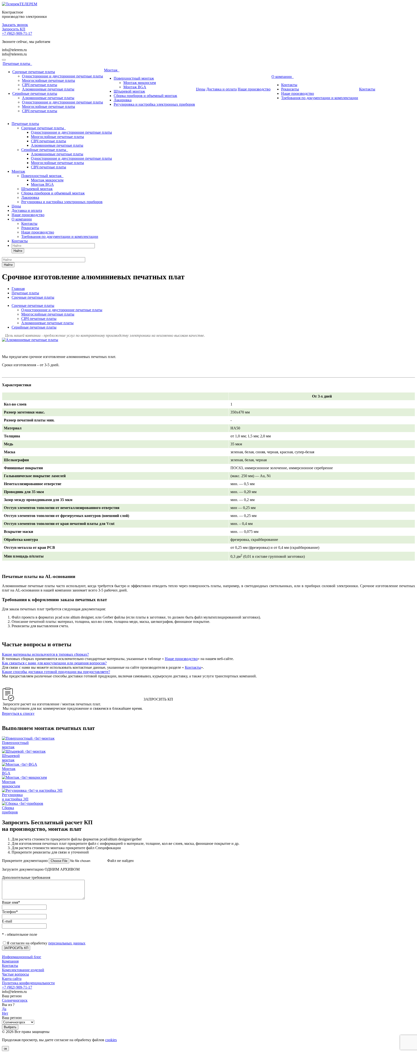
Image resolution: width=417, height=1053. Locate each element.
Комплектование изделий (23, 970)
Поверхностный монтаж (134, 78)
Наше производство (254, 89)
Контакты (289, 85)
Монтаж (111, 70)
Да (4, 1009)
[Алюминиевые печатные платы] (30, 340)
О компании (282, 77)
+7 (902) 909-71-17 (17, 33)
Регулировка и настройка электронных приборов (154, 104)
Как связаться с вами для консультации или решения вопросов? (54, 663)
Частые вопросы (15, 974)
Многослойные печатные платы (48, 80)
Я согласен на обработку (46, 943)
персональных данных (66, 943)
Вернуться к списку (18, 713)
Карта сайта (11, 979)
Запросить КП (13, 29)
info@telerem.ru (14, 50)
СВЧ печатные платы (39, 85)
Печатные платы (17, 64)
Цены (200, 89)
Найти (18, 251)
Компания (10, 961)
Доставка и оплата (221, 89)
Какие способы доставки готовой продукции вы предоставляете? (56, 672)
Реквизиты (290, 89)
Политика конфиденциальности (28, 983)
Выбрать (10, 1027)
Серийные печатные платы (34, 93)
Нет (5, 1013)
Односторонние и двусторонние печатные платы (62, 76)
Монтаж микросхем (139, 83)
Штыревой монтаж (129, 91)
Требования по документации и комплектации (319, 98)
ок (5, 1048)
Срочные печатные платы (33, 72)
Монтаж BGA (134, 87)
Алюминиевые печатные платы (48, 89)
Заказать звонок (15, 25)
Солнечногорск (15, 1000)
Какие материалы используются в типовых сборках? (45, 654)
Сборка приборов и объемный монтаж (145, 96)
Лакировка (123, 100)
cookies (111, 1040)
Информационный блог (21, 957)
